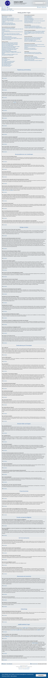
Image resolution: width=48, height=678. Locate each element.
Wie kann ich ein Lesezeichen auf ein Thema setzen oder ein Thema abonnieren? (34, 47)
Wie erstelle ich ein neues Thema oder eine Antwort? (10, 42)
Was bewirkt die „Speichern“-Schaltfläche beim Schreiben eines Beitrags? (11, 53)
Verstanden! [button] (41, 675)
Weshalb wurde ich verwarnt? (6, 50)
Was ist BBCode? (4, 58)
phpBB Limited (4, 190)
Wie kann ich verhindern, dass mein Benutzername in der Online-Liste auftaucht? (12, 29)
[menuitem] (8, 7)
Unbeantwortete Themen (5, 10)
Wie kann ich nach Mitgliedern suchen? (30, 40)
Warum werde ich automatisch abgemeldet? (8, 23)
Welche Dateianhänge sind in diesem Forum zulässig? (32, 52)
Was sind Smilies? (4, 60)
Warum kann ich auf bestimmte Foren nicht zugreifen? (10, 48)
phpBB (21, 666)
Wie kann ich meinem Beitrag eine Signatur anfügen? (10, 44)
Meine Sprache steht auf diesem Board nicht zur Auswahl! (10, 33)
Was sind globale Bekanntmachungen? (8, 62)
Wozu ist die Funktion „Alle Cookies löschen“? (9, 24)
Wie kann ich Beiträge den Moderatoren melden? (9, 51)
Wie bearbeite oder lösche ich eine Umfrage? (9, 47)
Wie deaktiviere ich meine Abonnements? (30, 49)
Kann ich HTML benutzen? (6, 59)
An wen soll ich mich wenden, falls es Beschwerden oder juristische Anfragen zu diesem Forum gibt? (34, 59)
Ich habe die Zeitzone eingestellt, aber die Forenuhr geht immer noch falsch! (12, 32)
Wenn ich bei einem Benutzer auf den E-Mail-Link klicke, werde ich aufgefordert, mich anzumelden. (12, 39)
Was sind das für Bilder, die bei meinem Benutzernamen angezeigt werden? (12, 35)
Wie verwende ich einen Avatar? (7, 36)
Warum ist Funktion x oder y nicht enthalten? (31, 57)
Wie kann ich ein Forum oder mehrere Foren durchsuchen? (33, 37)
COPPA (14, 102)
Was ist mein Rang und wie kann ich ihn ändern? (9, 37)
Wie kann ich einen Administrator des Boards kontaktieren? (33, 60)
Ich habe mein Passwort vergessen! (7, 22)
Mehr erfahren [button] (14, 676)
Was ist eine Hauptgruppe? (28, 21)
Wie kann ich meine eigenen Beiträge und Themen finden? (33, 41)
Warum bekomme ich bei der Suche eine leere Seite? (32, 39)
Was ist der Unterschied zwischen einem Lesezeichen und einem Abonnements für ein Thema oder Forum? (34, 45)
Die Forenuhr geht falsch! (6, 30)
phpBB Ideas (7, 636)
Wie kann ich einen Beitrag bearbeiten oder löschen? (10, 43)
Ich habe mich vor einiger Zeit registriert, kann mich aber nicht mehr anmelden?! (12, 21)
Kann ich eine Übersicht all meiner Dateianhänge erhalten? (33, 53)
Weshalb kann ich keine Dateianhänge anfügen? (9, 49)
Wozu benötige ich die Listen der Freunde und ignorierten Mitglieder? (34, 31)
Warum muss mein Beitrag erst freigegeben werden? (10, 54)
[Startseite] (8, 3)
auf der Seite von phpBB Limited (16, 629)
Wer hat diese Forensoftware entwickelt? (30, 56)
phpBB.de (12, 190)
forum (27, 665)
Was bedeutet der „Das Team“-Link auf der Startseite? (32, 22)
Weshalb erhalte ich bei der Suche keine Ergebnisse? (32, 38)
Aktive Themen (11, 10)
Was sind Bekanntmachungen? (6, 63)
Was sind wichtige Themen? (6, 64)
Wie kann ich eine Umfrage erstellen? (7, 45)
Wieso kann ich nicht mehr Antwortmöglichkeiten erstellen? (11, 46)
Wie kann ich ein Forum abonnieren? (30, 48)
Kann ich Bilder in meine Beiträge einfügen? (8, 61)
